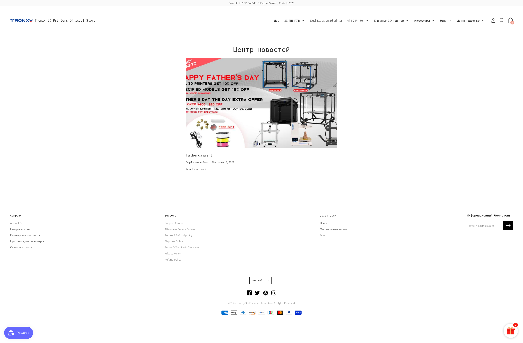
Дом (276, 20)
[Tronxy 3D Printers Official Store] (21, 20)
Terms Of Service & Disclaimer (182, 247)
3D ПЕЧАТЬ (292, 20)
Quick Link (328, 215)
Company (16, 215)
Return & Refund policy (178, 235)
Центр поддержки (468, 20)
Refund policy (173, 259)
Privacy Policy (173, 253)
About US (15, 223)
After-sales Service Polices (180, 229)
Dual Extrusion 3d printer (326, 20)
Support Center (174, 223)
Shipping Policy (174, 241)
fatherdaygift (199, 155)
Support (170, 215)
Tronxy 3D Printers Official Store (65, 20)
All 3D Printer (355, 20)
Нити (443, 20)
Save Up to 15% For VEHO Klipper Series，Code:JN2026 (261, 3)
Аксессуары (422, 20)
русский (257, 280)
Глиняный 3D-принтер (389, 20)
